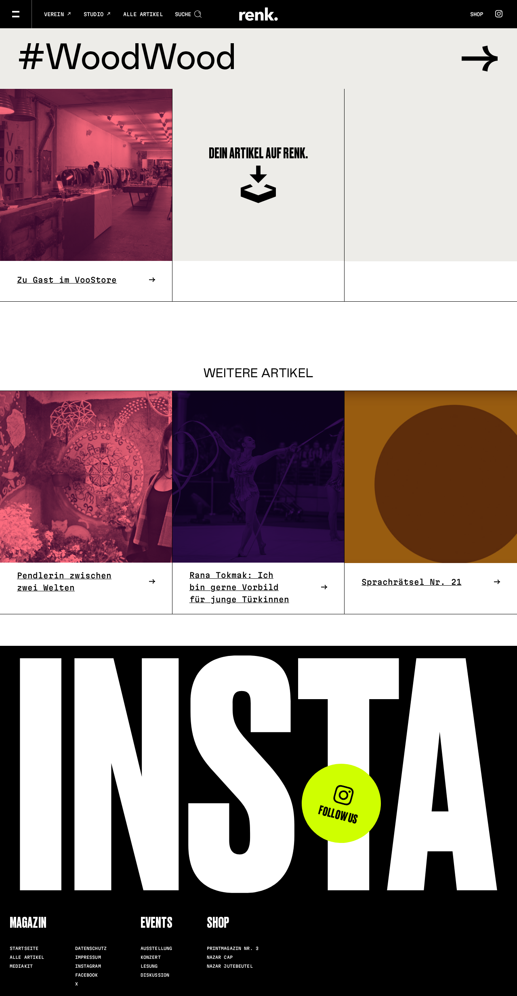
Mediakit (21, 966)
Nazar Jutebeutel (230, 966)
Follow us (338, 814)
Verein (55, 14)
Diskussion (155, 975)
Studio (95, 14)
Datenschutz (91, 948)
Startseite (24, 948)
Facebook (86, 975)
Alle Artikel (143, 14)
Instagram (88, 966)
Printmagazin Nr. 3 (232, 948)
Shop (476, 14)
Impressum (88, 957)
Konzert (151, 957)
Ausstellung (156, 948)
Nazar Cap (220, 957)
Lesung (149, 966)
